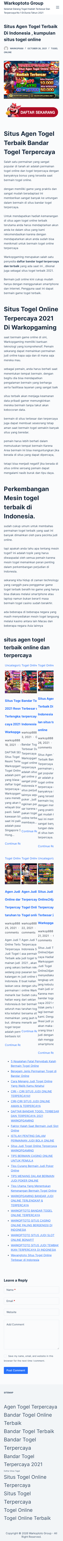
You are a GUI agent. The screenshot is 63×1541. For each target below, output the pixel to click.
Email (10, 1301)
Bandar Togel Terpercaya (20, 1443)
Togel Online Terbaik (27, 1518)
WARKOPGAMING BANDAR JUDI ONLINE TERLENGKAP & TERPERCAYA (32, 1200)
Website (11, 1312)
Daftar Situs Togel (12, 1471)
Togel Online (30, 665)
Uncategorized (14, 665)
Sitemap (8, 1392)
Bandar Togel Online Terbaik (28, 1419)
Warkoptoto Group (23, 3)
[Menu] (57, 7)
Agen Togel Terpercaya (30, 1407)
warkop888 (16, 48)
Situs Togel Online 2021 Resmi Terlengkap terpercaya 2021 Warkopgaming (19, 716)
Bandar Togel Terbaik (29, 1431)
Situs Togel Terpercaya (17, 1497)
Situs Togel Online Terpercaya (25, 1481)
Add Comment (15, 1324)
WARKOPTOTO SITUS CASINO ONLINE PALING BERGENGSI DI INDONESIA (31, 1225)
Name (11, 1289)
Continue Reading (16, 1045)
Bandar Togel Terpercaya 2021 (23, 1460)
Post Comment (15, 1370)
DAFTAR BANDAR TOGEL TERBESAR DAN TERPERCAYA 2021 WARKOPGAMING (35, 1116)
